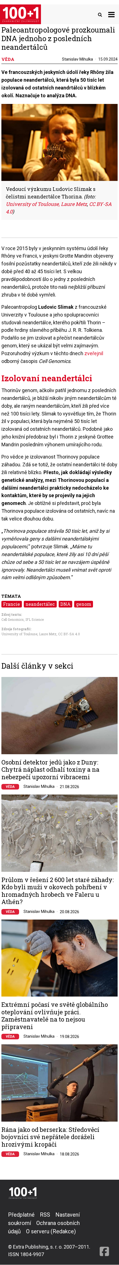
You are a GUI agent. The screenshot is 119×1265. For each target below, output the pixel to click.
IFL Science (34, 619)
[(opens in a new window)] (104, 1234)
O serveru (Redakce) (51, 1231)
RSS (45, 1214)
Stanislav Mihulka (77, 59)
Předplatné (21, 1214)
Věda (10, 787)
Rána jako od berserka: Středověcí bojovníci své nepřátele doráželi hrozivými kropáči (50, 1137)
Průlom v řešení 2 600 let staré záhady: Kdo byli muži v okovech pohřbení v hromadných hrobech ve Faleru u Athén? (57, 891)
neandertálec (40, 604)
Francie (11, 604)
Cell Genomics (12, 619)
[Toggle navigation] (111, 14)
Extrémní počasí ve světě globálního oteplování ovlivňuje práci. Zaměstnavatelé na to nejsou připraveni (54, 1015)
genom (83, 604)
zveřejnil (93, 353)
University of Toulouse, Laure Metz (28, 634)
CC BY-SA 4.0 (69, 634)
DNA (65, 604)
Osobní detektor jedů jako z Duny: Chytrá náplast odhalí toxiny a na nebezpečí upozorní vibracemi (50, 770)
